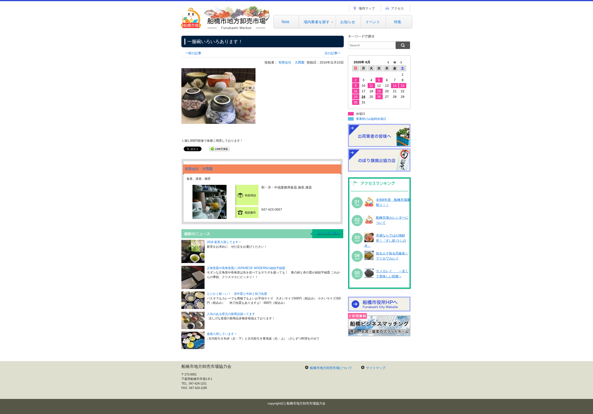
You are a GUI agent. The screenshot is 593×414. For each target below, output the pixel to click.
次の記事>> (332, 52)
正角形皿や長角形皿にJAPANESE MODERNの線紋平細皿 (246, 268)
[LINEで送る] (219, 149)
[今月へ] (394, 62)
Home (285, 21)
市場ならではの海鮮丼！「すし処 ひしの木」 (385, 241)
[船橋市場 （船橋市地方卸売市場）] (225, 29)
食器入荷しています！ (222, 334)
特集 (397, 21)
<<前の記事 (193, 52)
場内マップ (367, 8)
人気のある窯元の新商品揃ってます (231, 314)
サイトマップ (375, 368)
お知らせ (347, 21)
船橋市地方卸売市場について (331, 368)
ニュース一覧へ (328, 233)
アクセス (397, 8)
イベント (372, 21)
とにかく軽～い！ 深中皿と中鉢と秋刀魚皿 (237, 293)
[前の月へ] (387, 62)
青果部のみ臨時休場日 (371, 119)
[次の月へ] (402, 62)
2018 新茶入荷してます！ (224, 242)
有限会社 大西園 (291, 62)
